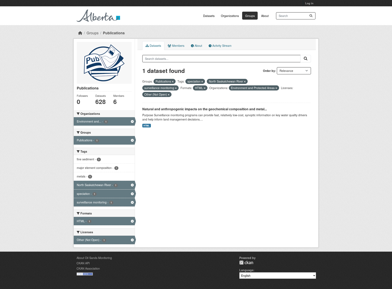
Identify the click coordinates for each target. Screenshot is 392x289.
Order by (269, 71)
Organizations (230, 16)
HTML (146, 125)
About (265, 16)
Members (177, 46)
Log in (309, 3)
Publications (114, 32)
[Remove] (173, 81)
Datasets (209, 16)
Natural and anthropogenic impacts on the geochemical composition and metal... (204, 109)
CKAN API (83, 263)
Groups (250, 16)
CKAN (246, 262)
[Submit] (311, 15)
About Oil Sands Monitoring (94, 258)
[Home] (80, 32)
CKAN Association (88, 268)
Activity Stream (222, 46)
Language (246, 270)
